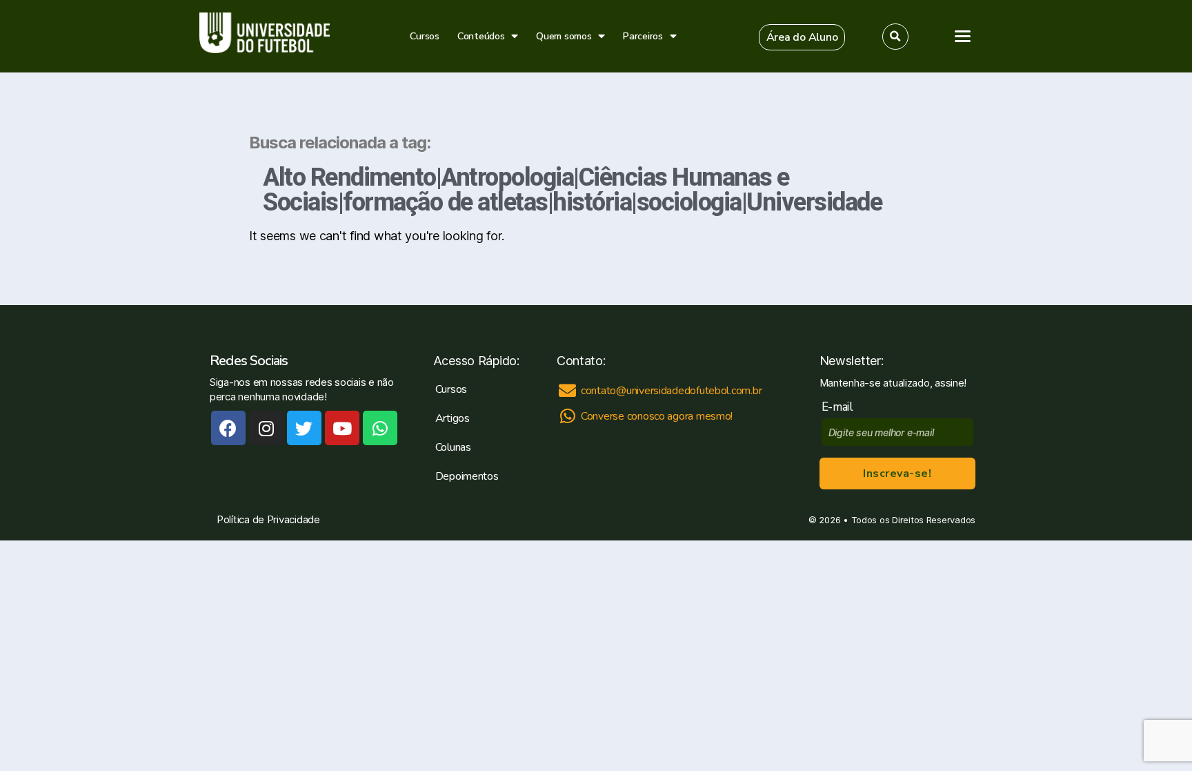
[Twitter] (304, 428)
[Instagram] (266, 428)
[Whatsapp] (380, 428)
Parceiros (643, 36)
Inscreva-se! (897, 473)
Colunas (453, 447)
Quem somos (563, 36)
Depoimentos (467, 476)
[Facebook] (228, 428)
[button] (802, 37)
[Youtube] (342, 428)
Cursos (424, 36)
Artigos (452, 418)
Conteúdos (481, 36)
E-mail (841, 407)
